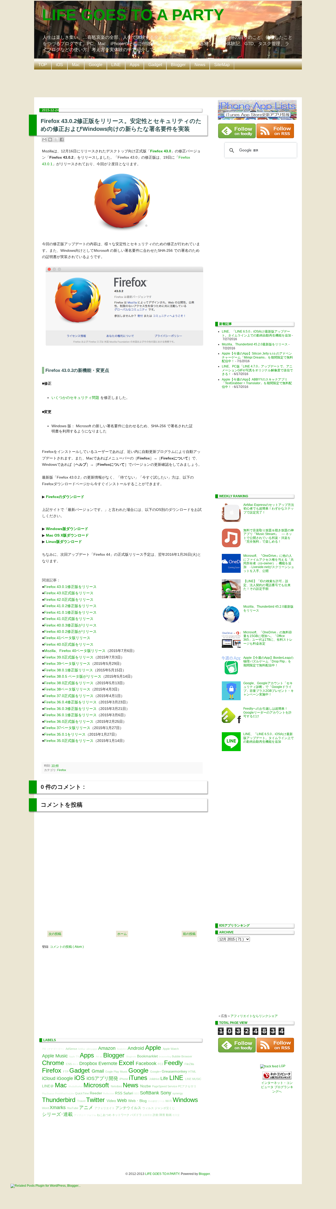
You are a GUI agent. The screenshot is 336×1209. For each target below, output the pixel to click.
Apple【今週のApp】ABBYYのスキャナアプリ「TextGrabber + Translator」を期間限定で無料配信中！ (257, 383)
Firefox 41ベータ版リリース (67, 638)
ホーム (122, 934)
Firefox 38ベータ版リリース (67, 689)
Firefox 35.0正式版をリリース (68, 741)
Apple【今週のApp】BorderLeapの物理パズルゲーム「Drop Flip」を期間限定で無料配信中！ (268, 661)
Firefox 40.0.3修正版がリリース (70, 625)
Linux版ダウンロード (64, 541)
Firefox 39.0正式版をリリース (68, 657)
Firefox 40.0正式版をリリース (68, 644)
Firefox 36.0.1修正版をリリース (70, 715)
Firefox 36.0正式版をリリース (68, 721)
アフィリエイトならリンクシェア (254, 1016)
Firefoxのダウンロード (65, 497)
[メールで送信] (44, 139)
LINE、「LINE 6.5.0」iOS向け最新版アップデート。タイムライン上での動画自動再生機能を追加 (256, 333)
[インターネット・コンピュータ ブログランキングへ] (276, 1078)
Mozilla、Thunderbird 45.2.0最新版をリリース (255, 344)
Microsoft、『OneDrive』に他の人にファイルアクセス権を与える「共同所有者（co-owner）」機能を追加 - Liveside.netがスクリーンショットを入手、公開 (268, 563)
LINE (116, 64)
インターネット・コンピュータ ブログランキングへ (277, 1087)
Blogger (178, 64)
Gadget (155, 64)
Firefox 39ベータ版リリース (67, 663)
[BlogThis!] (50, 139)
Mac (76, 64)
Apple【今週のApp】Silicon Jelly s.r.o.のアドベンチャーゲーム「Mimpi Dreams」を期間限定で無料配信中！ (257, 357)
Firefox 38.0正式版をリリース (68, 683)
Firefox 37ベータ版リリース (67, 728)
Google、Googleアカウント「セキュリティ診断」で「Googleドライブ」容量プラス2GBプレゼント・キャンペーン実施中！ (268, 688)
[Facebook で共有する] (61, 139)
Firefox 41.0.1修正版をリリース (70, 612)
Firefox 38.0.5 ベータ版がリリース (72, 676)
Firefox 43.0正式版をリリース (68, 593)
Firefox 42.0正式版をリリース (68, 599)
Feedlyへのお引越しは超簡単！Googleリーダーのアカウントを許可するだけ (267, 712)
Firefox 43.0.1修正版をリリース (70, 587)
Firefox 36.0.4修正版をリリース (70, 702)
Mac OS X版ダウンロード (67, 535)
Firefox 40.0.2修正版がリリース (70, 631)
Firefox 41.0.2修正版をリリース (70, 606)
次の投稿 (55, 934)
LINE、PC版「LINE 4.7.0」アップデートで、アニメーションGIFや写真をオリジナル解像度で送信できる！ (257, 370)
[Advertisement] (169, 83)
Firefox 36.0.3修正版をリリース (70, 709)
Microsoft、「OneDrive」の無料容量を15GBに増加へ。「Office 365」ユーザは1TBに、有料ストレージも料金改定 (267, 637)
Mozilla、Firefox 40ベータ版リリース (75, 651)
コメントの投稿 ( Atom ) (67, 947)
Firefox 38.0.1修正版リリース (68, 670)
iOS (59, 64)
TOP (42, 64)
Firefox (61, 770)
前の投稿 (189, 934)
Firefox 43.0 (160, 151)
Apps (134, 64)
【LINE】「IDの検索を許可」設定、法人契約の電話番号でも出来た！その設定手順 (267, 585)
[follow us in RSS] (275, 137)
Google (95, 64)
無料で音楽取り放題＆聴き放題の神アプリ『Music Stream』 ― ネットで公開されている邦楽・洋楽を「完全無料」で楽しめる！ (268, 535)
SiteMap (222, 64)
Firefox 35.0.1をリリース (65, 734)
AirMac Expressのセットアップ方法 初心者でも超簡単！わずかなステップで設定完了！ (270, 508)
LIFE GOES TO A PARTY (133, 15)
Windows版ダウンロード (67, 529)
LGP (282, 1066)
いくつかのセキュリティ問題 (75, 397)
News (200, 64)
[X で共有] (56, 139)
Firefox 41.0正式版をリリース (68, 619)
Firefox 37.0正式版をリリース (68, 696)
